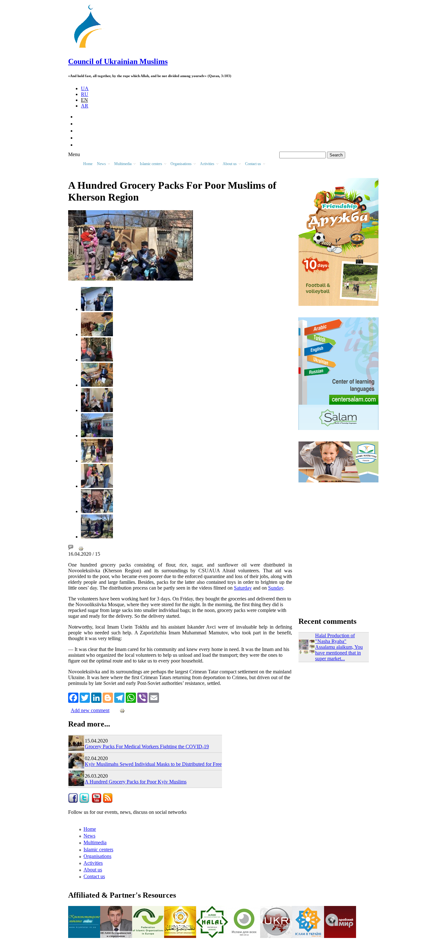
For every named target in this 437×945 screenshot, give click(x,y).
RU (84, 94)
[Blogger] (108, 697)
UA (85, 88)
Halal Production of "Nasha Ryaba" (335, 638)
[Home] (91, 48)
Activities (93, 863)
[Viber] (142, 697)
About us (92, 869)
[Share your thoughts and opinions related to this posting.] (70, 548)
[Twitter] (85, 697)
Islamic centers (98, 849)
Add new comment (90, 710)
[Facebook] (73, 697)
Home (87, 164)
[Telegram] (119, 697)
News (89, 835)
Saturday (243, 588)
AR (84, 105)
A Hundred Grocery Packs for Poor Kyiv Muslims (136, 781)
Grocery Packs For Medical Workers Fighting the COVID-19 (147, 746)
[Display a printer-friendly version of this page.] (80, 548)
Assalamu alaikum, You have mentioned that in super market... (339, 652)
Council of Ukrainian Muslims (118, 61)
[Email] (154, 697)
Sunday (275, 588)
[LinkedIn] (96, 697)
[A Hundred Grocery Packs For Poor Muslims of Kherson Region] (97, 309)
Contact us (94, 876)
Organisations (97, 856)
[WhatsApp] (131, 697)
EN (84, 100)
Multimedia (95, 842)
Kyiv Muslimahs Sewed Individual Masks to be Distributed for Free (153, 764)
